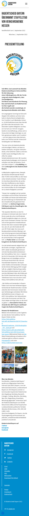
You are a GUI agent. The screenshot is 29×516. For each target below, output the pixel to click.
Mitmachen (7, 476)
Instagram (10, 450)
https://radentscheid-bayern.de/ (12, 343)
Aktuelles (7, 471)
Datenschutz (8, 494)
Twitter (9, 458)
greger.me (12, 509)
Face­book (5, 430)
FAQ (5, 473)
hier (25, 334)
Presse (6, 490)
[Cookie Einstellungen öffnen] (3, 513)
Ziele (5, 469)
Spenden (7, 485)
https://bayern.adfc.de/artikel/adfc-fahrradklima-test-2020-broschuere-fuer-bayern (13, 332)
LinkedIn (10, 462)
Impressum (7, 492)
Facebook (10, 454)
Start (6, 466)
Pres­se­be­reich (6, 341)
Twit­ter (4, 426)
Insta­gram (5, 428)
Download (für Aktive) (11, 478)
